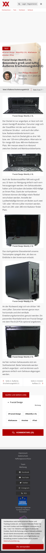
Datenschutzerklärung (11, 541)
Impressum (23, 453)
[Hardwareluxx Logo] (6, 4)
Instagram (25, 488)
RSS (25, 493)
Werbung (23, 467)
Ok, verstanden (23, 546)
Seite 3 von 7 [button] (37, 90)
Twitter (25, 483)
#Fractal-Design (8, 52)
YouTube (25, 477)
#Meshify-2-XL (21, 52)
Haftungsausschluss (23, 459)
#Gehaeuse (32, 52)
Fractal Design (16, 402)
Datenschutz (23, 456)
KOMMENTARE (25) (25, 432)
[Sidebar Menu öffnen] (41, 4)
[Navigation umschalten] (1, 8)
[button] (41, 98)
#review (5, 55)
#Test (12, 55)
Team (23, 464)
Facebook (25, 472)
